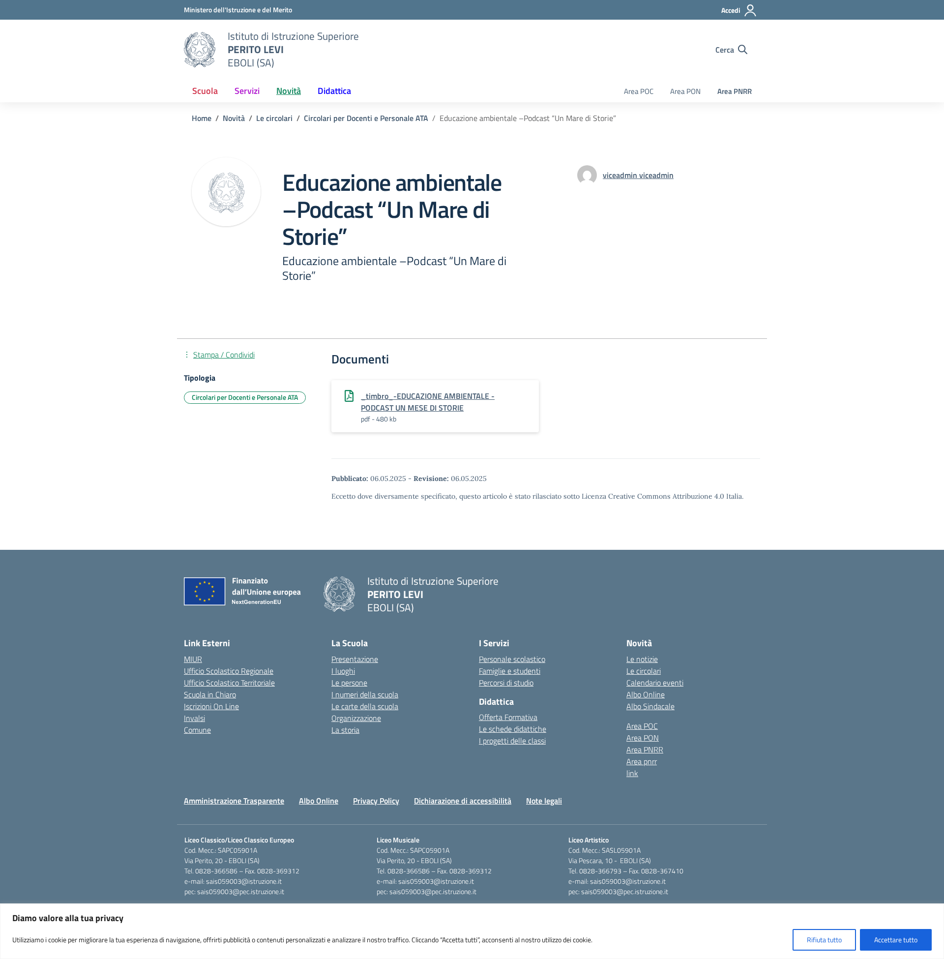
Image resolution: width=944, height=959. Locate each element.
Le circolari (643, 671)
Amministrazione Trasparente (234, 801)
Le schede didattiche (512, 729)
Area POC (638, 91)
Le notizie (642, 659)
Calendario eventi (654, 683)
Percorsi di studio (506, 683)
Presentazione (354, 659)
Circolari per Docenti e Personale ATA (245, 397)
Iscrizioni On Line (211, 706)
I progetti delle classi (512, 741)
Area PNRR (734, 91)
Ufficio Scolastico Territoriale (229, 683)
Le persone (349, 683)
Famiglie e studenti (509, 671)
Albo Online (645, 694)
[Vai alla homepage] (199, 49)
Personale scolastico (512, 659)
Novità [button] (288, 90)
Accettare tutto (895, 939)
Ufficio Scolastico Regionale (228, 671)
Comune (197, 730)
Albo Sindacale (650, 706)
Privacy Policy (376, 801)
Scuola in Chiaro (210, 694)
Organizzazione (356, 718)
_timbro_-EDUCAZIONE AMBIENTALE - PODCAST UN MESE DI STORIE (428, 402)
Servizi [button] (247, 90)
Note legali (544, 801)
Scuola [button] (205, 90)
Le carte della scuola (364, 706)
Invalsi (194, 718)
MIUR (193, 659)
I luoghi (343, 671)
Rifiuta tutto (824, 939)
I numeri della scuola (364, 694)
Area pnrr (641, 761)
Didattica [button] (334, 90)
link (632, 773)
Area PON (685, 91)
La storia (345, 730)
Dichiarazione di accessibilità (462, 801)
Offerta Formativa (508, 717)
